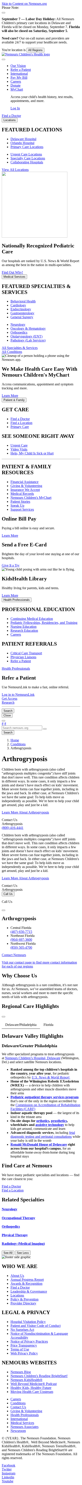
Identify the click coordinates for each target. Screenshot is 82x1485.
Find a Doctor (20, 419)
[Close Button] (3, 910)
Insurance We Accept (25, 490)
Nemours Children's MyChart (30, 497)
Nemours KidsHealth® (26, 1380)
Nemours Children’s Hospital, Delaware (32, 1058)
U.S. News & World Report (51, 1077)
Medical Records (22, 494)
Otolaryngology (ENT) (26, 336)
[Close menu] (3, 59)
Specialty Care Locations (27, 158)
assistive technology (49, 1125)
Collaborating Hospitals (26, 162)
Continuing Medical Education (31, 619)
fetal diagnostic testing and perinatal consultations (42, 1134)
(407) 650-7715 (21, 932)
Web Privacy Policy (24, 1353)
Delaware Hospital (23, 139)
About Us (17, 1275)
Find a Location (21, 423)
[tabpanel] (41, 1096)
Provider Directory (23, 1303)
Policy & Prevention (24, 1299)
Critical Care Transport (26, 653)
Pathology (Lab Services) (27, 340)
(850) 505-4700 (21, 947)
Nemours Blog (20, 1372)
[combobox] (22, 728)
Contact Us (18, 1407)
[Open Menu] (3, 720)
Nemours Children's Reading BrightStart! (39, 1376)
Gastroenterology (22, 313)
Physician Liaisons (23, 657)
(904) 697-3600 (21, 939)
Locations (17, 1295)
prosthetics (59, 1121)
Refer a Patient (20, 70)
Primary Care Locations (26, 147)
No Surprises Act (22, 1329)
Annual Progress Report (27, 1279)
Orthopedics (18, 332)
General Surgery (21, 317)
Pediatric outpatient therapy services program (44, 1097)
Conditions (18, 1403)
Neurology (17, 324)
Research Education (24, 630)
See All (7, 1252)
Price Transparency (23, 1345)
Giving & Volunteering (26, 486)
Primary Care (19, 427)
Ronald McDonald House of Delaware (38, 1144)
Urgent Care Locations (26, 154)
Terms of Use (19, 1349)
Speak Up (17, 505)
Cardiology (18, 305)
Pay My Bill (18, 77)
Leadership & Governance (28, 1291)
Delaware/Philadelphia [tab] (21, 1025)
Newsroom (18, 1431)
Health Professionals (24, 1415)
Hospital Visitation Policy (28, 1322)
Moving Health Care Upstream (31, 1392)
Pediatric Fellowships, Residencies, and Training (43, 622)
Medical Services (22, 1423)
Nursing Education (23, 626)
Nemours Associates (24, 1427)
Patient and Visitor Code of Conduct (35, 1326)
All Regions (35, 50)
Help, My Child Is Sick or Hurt (32, 453)
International (19, 73)
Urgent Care (19, 445)
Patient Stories (20, 501)
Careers (15, 81)
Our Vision (18, 66)
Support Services (22, 509)
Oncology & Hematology (28, 328)
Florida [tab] (48, 1025)
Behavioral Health (23, 301)
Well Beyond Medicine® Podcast (33, 1384)
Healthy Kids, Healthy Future (30, 1388)
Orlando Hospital (22, 143)
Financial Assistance (24, 482)
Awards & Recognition (26, 1283)
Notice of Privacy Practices (29, 1341)
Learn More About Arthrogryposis (25, 812)
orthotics (42, 1121)
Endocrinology (20, 309)
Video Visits (18, 449)
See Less (23, 1252)
